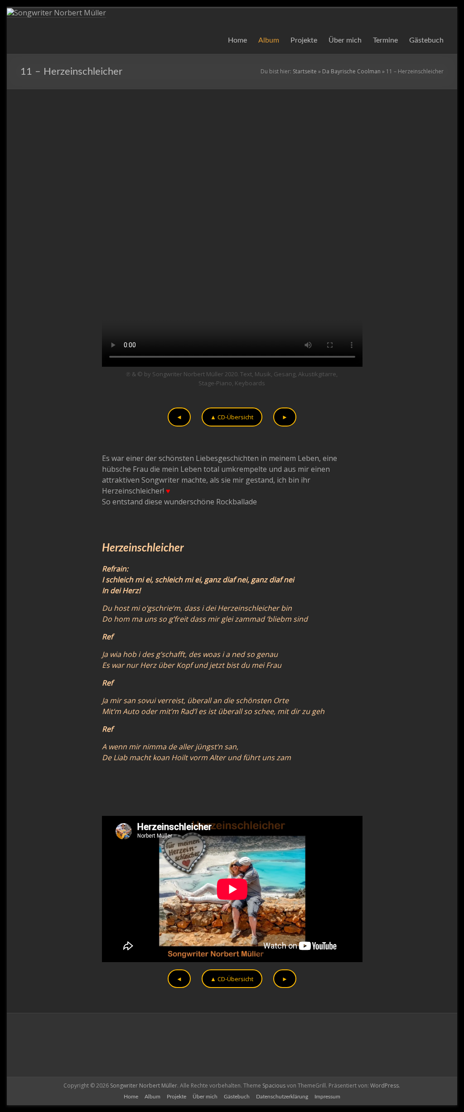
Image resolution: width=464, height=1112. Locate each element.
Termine (385, 40)
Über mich (345, 40)
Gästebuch (426, 40)
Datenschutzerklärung (282, 1096)
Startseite (305, 71)
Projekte (303, 40)
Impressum (327, 1096)
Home (237, 40)
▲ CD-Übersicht (231, 417)
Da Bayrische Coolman (351, 71)
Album (268, 40)
